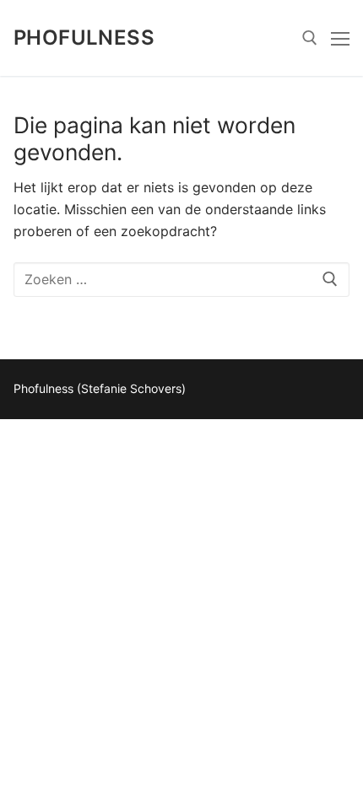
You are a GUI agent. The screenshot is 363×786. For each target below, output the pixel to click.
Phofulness (84, 37)
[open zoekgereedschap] (309, 38)
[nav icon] (340, 38)
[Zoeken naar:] (181, 280)
